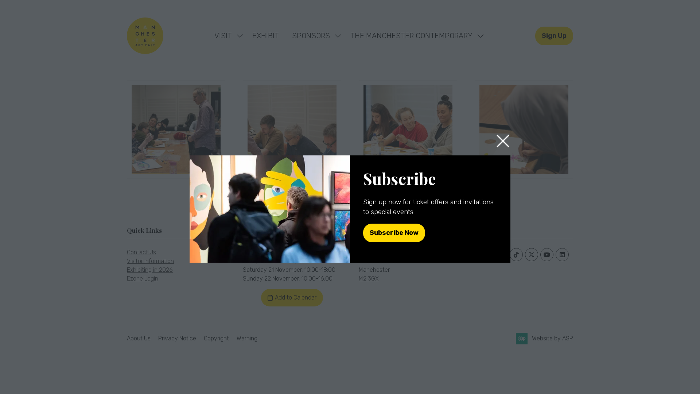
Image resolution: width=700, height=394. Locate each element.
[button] (502, 141)
